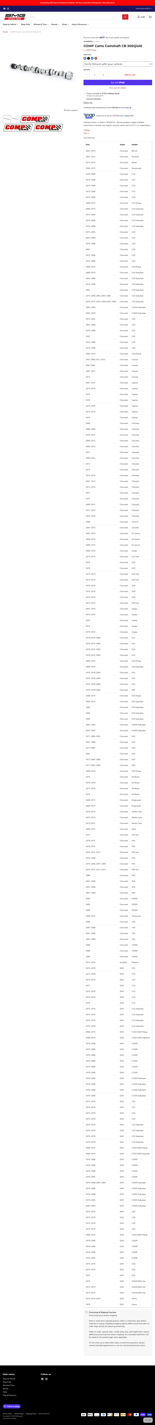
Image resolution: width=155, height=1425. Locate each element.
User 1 (86, 133)
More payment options (117, 88)
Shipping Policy (31, 1414)
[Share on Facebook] (85, 58)
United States (143, 9)
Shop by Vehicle (10, 24)
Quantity (87, 70)
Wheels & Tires (40, 24)
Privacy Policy (7, 1414)
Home (5, 32)
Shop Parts (25, 24)
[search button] (125, 17)
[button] (7, 119)
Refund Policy (19, 1414)
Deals (65, 24)
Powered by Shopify (9, 1418)
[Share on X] (88, 58)
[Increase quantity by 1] (103, 75)
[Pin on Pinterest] (95, 58)
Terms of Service (44, 1414)
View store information (93, 99)
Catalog (87, 130)
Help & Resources (79, 24)
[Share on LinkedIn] (92, 58)
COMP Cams (91, 50)
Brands (54, 24)
